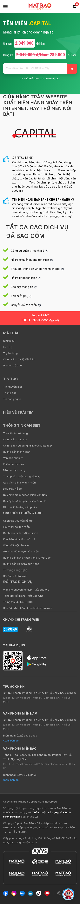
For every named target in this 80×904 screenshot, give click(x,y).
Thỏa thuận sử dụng (15, 433)
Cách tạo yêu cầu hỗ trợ (18, 520)
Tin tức (10, 379)
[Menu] (5, 6)
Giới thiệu (9, 340)
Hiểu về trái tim (18, 412)
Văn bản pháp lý (13, 457)
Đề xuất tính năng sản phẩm (20, 507)
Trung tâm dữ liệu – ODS (18, 601)
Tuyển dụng (10, 353)
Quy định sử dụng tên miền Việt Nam (25, 494)
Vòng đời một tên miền (16, 545)
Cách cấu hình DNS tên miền (20, 533)
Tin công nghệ (12, 398)
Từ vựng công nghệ (15, 569)
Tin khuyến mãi (12, 386)
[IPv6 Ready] (70, 335)
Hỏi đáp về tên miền (15, 576)
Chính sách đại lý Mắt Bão (19, 359)
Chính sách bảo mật (15, 439)
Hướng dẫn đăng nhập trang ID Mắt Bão (27, 557)
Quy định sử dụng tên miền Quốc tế (24, 501)
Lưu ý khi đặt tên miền (16, 526)
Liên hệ (7, 347)
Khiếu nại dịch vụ (13, 464)
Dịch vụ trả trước (13, 365)
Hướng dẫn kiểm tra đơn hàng (21, 563)
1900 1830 (40, 320)
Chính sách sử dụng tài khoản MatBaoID (27, 445)
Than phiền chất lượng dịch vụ (21, 476)
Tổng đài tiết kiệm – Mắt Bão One (23, 595)
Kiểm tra (72, 69)
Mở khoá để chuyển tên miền (21, 551)
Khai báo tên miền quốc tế (19, 539)
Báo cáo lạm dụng (14, 470)
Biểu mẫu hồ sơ (12, 488)
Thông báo (10, 392)
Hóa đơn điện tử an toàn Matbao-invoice (27, 608)
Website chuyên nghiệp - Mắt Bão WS (26, 589)
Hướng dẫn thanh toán (16, 451)
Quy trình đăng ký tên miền (19, 482)
